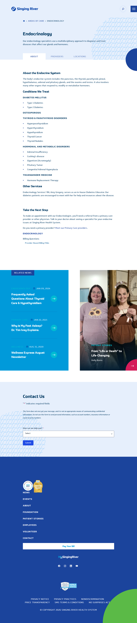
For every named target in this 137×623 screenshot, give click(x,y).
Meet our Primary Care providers (71, 227)
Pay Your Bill (68, 546)
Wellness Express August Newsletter (28, 355)
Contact (28, 538)
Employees (30, 525)
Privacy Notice (40, 599)
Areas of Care (36, 21)
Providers (57, 56)
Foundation (30, 512)
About (34, 56)
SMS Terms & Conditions (69, 602)
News (26, 492)
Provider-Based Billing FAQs (37, 243)
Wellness (17, 346)
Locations (80, 56)
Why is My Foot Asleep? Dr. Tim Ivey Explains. (26, 328)
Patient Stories (33, 518)
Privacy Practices (65, 599)
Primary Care (19, 319)
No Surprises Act (99, 602)
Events (27, 499)
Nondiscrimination (92, 599)
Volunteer (30, 531)
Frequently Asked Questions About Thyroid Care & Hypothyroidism (27, 299)
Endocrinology (33, 233)
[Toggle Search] (123, 9)
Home (24, 21)
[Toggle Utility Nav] (134, 9)
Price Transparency (37, 602)
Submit (28, 442)
